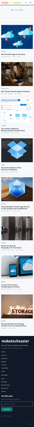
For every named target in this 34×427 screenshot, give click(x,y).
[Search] (26, 2)
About (3, 378)
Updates (3, 362)
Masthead (4, 382)
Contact (3, 391)
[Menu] (30, 2)
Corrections (4, 388)
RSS (10, 416)
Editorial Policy (5, 385)
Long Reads (4, 368)
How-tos (3, 355)
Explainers (4, 358)
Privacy (30, 424)
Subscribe (6, 409)
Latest (3, 371)
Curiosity (3, 365)
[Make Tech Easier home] (11, 2)
